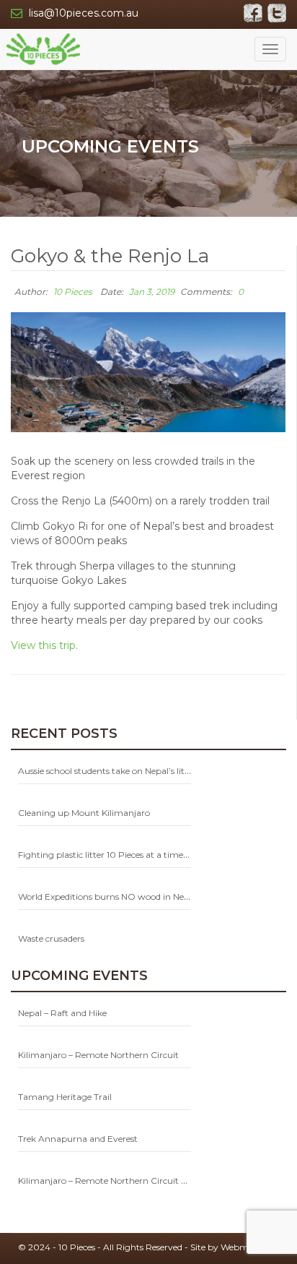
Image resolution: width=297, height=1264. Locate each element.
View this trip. (44, 645)
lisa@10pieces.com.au (83, 13)
